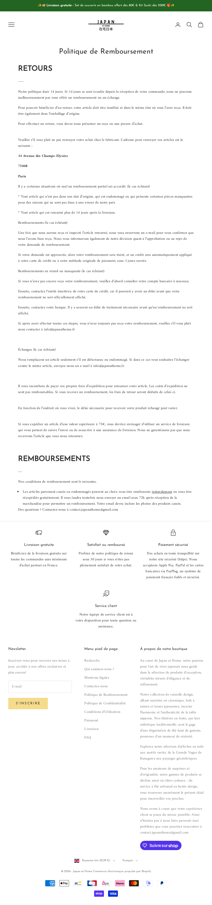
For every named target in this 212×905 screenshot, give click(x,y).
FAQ (87, 737)
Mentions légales (96, 678)
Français (128, 860)
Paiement (91, 720)
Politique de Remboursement (105, 695)
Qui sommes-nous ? (99, 669)
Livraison (91, 729)
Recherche (92, 660)
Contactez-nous (96, 686)
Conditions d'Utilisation (102, 712)
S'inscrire (28, 703)
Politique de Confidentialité (105, 703)
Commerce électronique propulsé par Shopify (122, 871)
